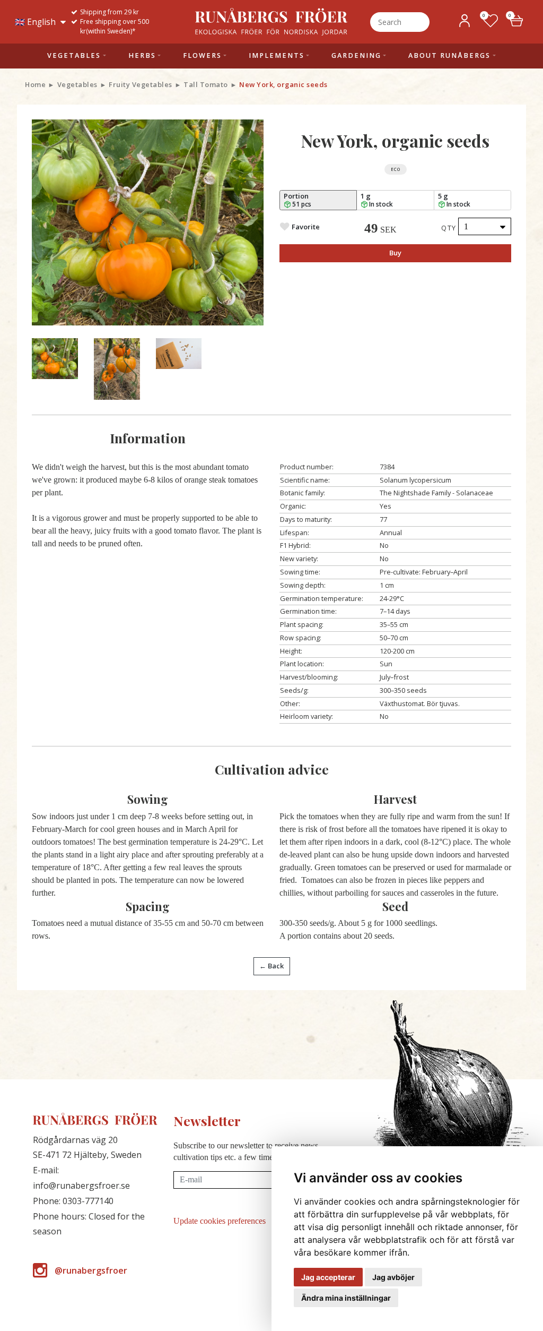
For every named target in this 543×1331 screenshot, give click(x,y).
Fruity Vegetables (140, 84)
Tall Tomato (205, 84)
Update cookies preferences (219, 1220)
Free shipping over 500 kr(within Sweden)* (114, 26)
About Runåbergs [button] (449, 55)
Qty (449, 228)
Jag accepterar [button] (328, 1277)
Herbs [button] (142, 55)
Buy (395, 252)
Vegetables (77, 84)
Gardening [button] (356, 55)
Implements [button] (276, 55)
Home (35, 84)
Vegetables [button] (74, 55)
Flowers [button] (202, 55)
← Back (271, 966)
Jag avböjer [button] (393, 1277)
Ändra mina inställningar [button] (346, 1297)
